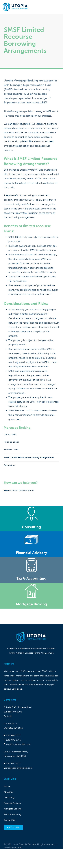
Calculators (9, 465)
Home (7, 786)
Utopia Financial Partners (15, 7)
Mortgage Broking (17, 427)
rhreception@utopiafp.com (19, 768)
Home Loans (10, 434)
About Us (8, 792)
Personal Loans (11, 442)
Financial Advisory (12, 803)
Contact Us (9, 820)
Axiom (18, 847)
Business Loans (11, 449)
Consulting (9, 797)
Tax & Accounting (12, 814)
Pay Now (13, 827)
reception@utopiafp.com (18, 744)
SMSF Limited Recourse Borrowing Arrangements (29, 457)
